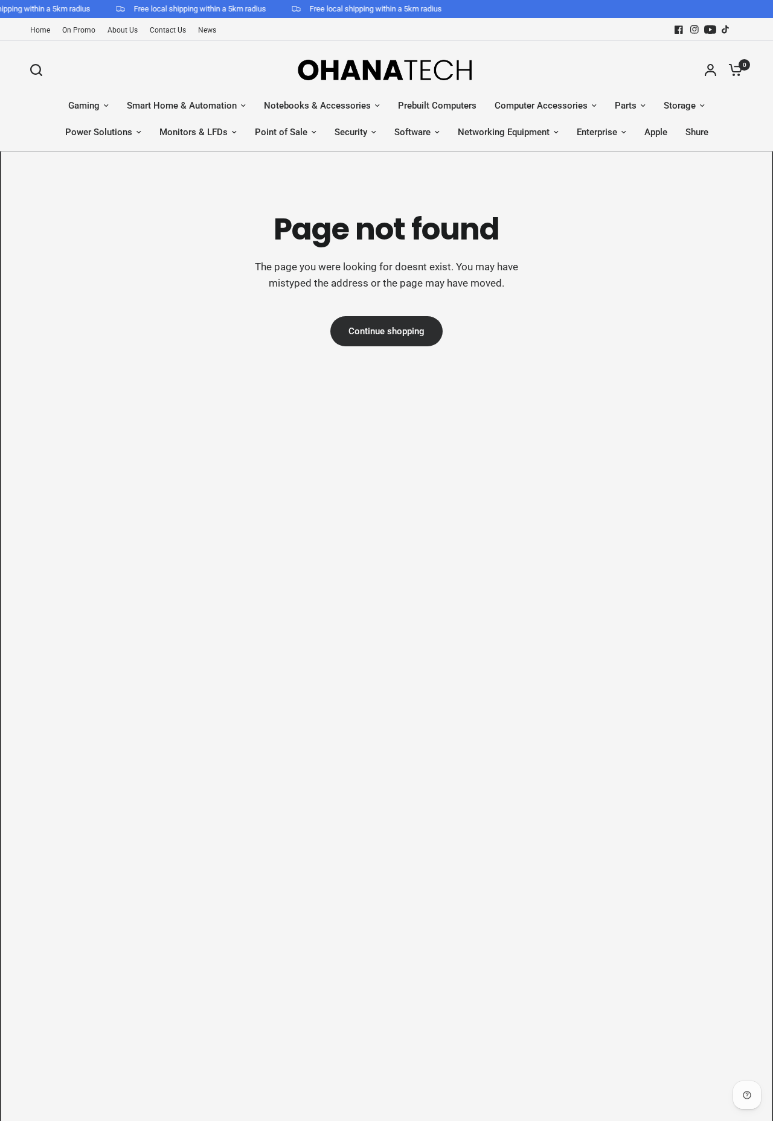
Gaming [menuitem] (84, 105)
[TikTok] (726, 29)
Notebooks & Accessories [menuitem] (317, 105)
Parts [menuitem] (626, 105)
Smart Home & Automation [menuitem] (182, 105)
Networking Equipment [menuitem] (504, 132)
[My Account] (710, 69)
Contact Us (168, 30)
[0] (732, 69)
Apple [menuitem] (655, 132)
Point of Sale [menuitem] (281, 132)
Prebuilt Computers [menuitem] (437, 105)
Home (40, 30)
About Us (122, 30)
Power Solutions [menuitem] (98, 132)
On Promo (78, 30)
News (207, 30)
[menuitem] (43, 30)
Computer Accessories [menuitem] (541, 105)
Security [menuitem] (351, 132)
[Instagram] (694, 29)
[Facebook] (679, 29)
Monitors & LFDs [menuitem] (193, 132)
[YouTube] (710, 29)
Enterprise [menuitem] (597, 132)
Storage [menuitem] (680, 105)
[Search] (39, 70)
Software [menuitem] (412, 132)
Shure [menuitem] (696, 132)
